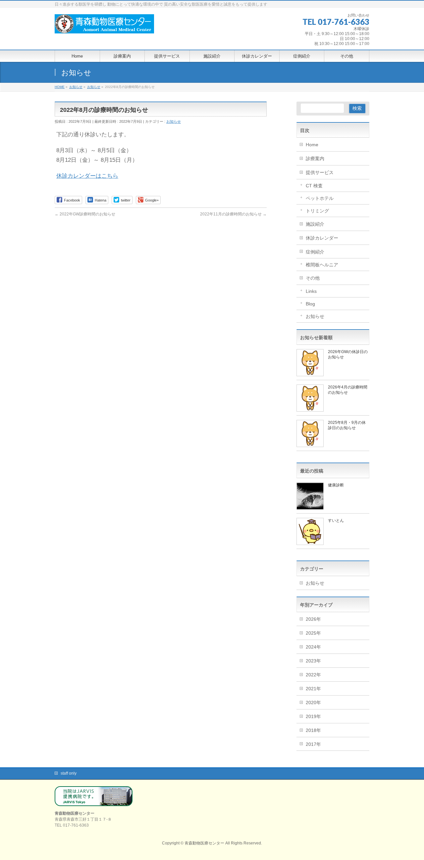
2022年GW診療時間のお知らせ (85, 214)
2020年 (313, 702)
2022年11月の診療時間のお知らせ (233, 214)
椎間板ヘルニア (322, 264)
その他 (313, 278)
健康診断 (336, 485)
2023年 (313, 660)
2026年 (313, 619)
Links (311, 291)
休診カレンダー (322, 238)
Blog (310, 303)
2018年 (313, 730)
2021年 (313, 688)
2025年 (313, 633)
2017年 (313, 744)
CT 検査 (314, 185)
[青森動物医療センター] (104, 26)
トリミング (317, 210)
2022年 (313, 674)
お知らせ (173, 121)
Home (312, 144)
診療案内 (315, 158)
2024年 (313, 647)
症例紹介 (315, 251)
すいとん (336, 520)
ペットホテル (320, 198)
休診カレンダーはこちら (87, 176)
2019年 (313, 716)
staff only (69, 773)
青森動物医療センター (204, 843)
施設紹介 (315, 224)
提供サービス (320, 172)
